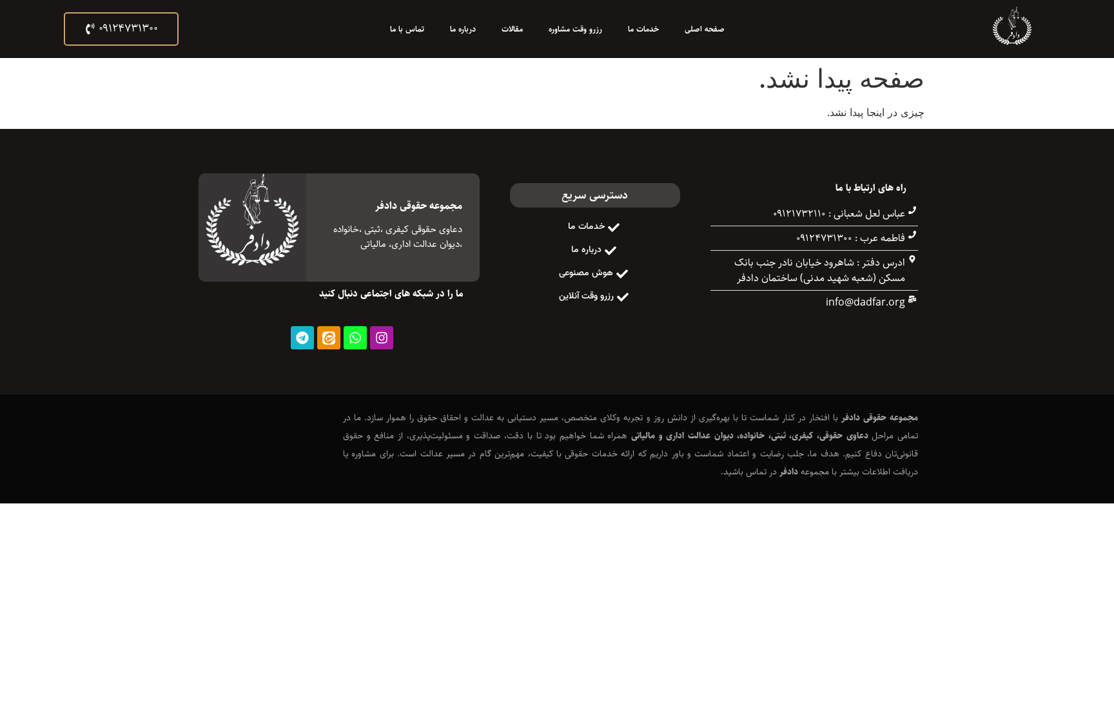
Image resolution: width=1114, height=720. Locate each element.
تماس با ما (407, 29)
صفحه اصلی (705, 29)
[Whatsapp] (355, 337)
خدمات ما (643, 29)
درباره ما (463, 29)
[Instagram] (381, 337)
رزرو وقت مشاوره (575, 29)
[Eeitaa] (328, 337)
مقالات (512, 29)
